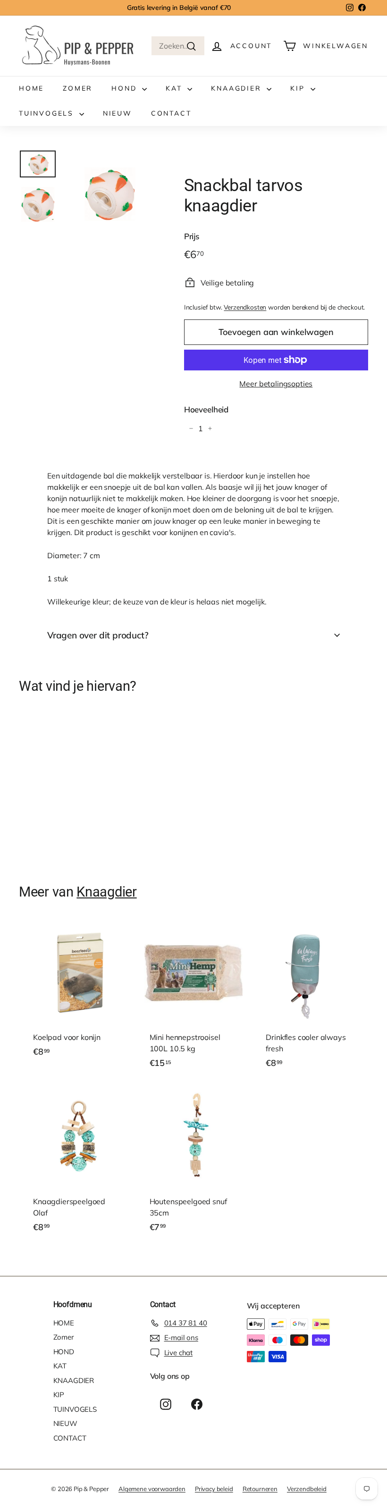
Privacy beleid (214, 1488)
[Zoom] (108, 194)
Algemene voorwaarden (151, 1488)
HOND (125, 88)
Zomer (78, 88)
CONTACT (171, 113)
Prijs (191, 236)
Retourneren (260, 1488)
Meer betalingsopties (275, 383)
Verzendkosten (245, 307)
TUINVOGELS (48, 113)
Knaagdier (106, 892)
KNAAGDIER (237, 88)
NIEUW (117, 113)
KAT (175, 88)
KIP (299, 88)
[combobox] (178, 46)
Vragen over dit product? (97, 635)
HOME (31, 88)
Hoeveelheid (206, 409)
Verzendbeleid (307, 1488)
